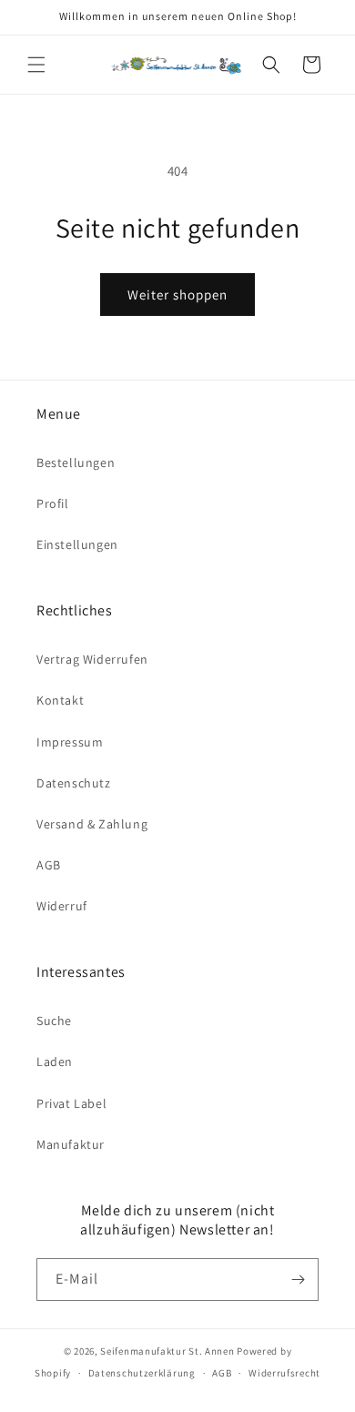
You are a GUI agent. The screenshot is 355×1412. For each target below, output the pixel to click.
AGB (48, 865)
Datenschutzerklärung (142, 1372)
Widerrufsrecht (284, 1372)
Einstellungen (77, 544)
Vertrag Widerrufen (92, 659)
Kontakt (60, 700)
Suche (54, 1020)
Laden (54, 1061)
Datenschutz (73, 783)
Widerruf (61, 906)
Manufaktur (70, 1144)
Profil (52, 503)
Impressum (69, 742)
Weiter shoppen (177, 294)
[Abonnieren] (298, 1279)
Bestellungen (75, 462)
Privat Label (71, 1103)
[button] (36, 65)
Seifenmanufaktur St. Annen (167, 1351)
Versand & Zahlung (91, 824)
